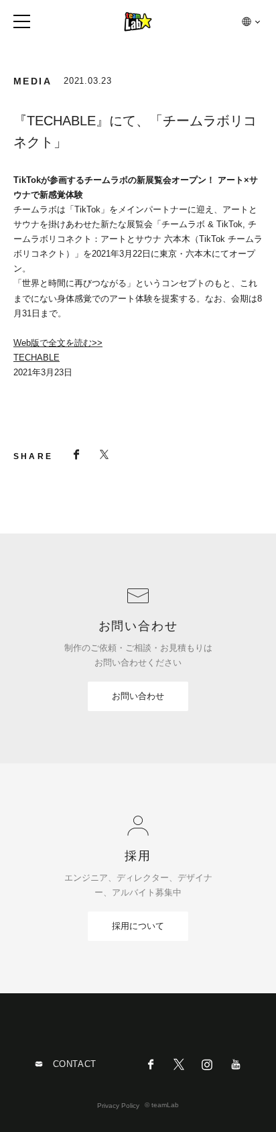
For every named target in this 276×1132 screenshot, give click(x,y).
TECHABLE (36, 358)
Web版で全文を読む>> (57, 343)
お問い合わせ (138, 696)
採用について (138, 926)
